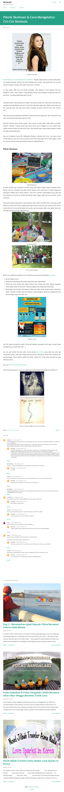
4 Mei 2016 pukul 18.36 (16, 510)
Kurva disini (51, 275)
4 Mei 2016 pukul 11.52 (18, 497)
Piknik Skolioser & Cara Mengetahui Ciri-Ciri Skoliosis (18, 80)
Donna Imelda (10, 463)
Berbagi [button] (57, 430)
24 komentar (11, 781)
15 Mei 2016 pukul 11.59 (21, 554)
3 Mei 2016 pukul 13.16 (19, 489)
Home (4, 7)
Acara (7, 430)
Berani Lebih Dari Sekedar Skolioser (18, 365)
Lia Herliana (9, 497)
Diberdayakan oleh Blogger (33, 786)
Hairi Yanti (9, 476)
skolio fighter (40, 352)
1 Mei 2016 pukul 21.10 (17, 440)
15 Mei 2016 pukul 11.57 (21, 514)
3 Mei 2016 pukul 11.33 (21, 480)
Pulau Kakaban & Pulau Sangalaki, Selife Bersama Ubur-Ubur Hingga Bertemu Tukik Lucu (31, 694)
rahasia (8, 535)
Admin (8, 522)
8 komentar (11, 713)
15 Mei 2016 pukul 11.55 (21, 501)
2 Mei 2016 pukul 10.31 (19, 463)
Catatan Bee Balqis (14, 430)
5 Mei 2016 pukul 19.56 (16, 535)
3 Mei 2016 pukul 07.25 (17, 476)
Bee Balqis (7, 2)
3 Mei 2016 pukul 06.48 (21, 468)
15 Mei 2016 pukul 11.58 (21, 542)
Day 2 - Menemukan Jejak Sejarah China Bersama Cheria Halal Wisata (30, 626)
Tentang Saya (13, 7)
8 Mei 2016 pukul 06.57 (16, 550)
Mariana (9, 510)
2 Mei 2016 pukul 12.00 (21, 448)
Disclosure (21, 7)
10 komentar (11, 645)
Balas (8, 461)
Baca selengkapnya (56, 645)
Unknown (9, 440)
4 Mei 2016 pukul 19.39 (16, 522)
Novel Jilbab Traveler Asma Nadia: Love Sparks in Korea (30, 762)
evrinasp (9, 550)
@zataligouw (10, 489)
